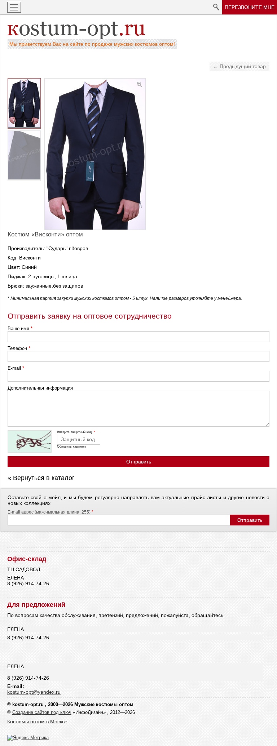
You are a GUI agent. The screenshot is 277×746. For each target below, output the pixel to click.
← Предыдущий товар (239, 66)
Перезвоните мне (249, 7)
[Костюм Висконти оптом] (24, 103)
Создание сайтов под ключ (41, 712)
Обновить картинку (71, 446)
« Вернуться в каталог (41, 477)
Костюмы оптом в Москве (37, 721)
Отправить (138, 462)
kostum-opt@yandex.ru (34, 692)
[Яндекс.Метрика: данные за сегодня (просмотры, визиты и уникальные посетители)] (28, 738)
